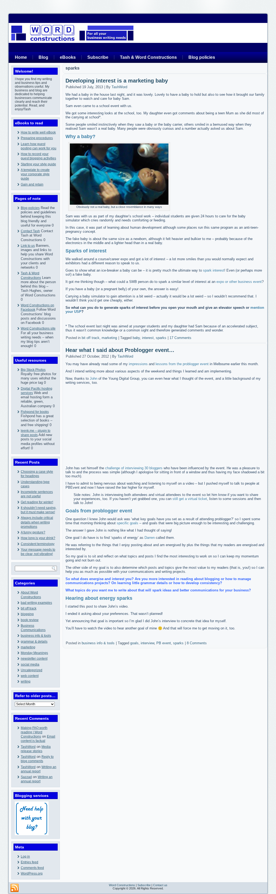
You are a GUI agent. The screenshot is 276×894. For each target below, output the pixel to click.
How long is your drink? (38, 538)
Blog (43, 57)
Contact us (160, 885)
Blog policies (201, 57)
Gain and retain (32, 184)
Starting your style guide (38, 164)
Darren (149, 538)
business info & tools (36, 636)
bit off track (28, 608)
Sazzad (26, 777)
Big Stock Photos (33, 370)
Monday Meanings (34, 653)
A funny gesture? (33, 532)
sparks (161, 338)
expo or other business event (239, 282)
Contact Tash (30, 231)
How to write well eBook (38, 132)
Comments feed (32, 868)
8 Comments (197, 643)
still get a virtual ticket (189, 499)
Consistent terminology (37, 544)
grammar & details (34, 641)
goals (134, 643)
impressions (138, 364)
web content (30, 676)
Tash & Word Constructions (148, 57)
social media (30, 664)
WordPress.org (32, 873)
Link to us (28, 246)
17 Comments (180, 338)
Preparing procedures (37, 138)
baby (136, 338)
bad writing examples (36, 603)
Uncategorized (31, 670)
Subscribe (97, 57)
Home (21, 57)
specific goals (127, 523)
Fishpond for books (35, 412)
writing (25, 681)
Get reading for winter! (37, 502)
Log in (25, 856)
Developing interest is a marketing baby (116, 81)
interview (147, 643)
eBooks (68, 57)
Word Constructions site (38, 328)
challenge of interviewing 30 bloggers (134, 468)
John (93, 378)
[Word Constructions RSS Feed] (14, 888)
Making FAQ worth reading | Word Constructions (34, 732)
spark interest (213, 270)
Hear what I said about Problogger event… (119, 350)
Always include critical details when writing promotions (37, 522)
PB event (163, 643)
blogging (27, 614)
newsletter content (34, 658)
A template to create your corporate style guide (35, 174)
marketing (28, 647)
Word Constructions (122, 885)
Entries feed (29, 862)
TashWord (28, 747)
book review (30, 620)
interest (148, 338)
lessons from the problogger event (182, 364)
